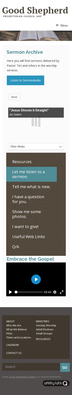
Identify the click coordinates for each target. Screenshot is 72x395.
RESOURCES (43, 339)
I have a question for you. (28, 199)
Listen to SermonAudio (25, 80)
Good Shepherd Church (22, 377)
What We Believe (16, 329)
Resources (22, 161)
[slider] (29, 292)
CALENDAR (12, 345)
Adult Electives (44, 329)
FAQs (9, 333)
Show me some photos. (26, 214)
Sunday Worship (46, 325)
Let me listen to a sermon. (28, 174)
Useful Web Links (28, 236)
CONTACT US (14, 353)
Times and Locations (18, 337)
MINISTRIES (42, 321)
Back (14, 97)
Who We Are (13, 325)
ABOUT (10, 321)
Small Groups (44, 333)
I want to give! (25, 226)
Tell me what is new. (31, 186)
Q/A (15, 246)
